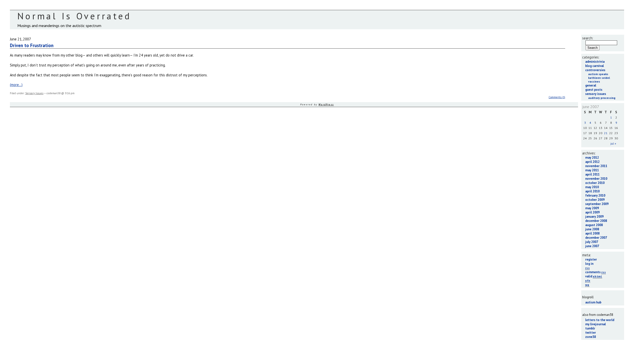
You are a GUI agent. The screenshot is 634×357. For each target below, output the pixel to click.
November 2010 (596, 179)
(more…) (16, 84)
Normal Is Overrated (74, 16)
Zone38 (590, 337)
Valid (593, 276)
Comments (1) (557, 97)
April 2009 (592, 212)
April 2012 (592, 162)
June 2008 (592, 229)
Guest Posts (593, 90)
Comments (595, 272)
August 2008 (594, 225)
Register (591, 259)
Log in (589, 264)
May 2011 (592, 170)
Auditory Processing (601, 98)
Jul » (613, 143)
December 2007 (596, 238)
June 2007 (592, 246)
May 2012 (592, 157)
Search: (587, 38)
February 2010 (595, 195)
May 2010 (592, 187)
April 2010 (592, 191)
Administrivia (595, 62)
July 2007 (591, 242)
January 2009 (594, 216)
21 (606, 133)
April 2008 (592, 233)
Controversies (595, 70)
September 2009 (596, 204)
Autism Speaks (598, 74)
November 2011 (596, 166)
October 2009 (595, 200)
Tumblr (590, 328)
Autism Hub (593, 302)
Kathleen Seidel (599, 78)
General (590, 85)
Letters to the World (599, 320)
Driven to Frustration (31, 45)
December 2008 (596, 221)
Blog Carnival (594, 66)
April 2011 (592, 174)
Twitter (590, 332)
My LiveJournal (595, 324)
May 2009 (592, 208)
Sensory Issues (34, 93)
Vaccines (594, 81)
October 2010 (595, 183)
